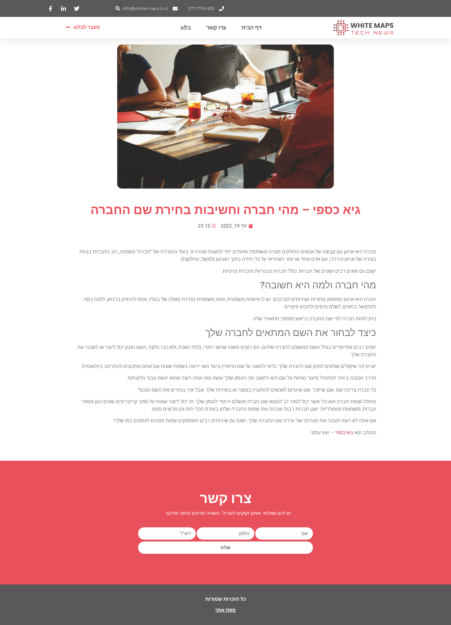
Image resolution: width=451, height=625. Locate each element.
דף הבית (251, 27)
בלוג (185, 27)
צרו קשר (216, 27)
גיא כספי (344, 433)
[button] (117, 8)
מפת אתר (225, 610)
